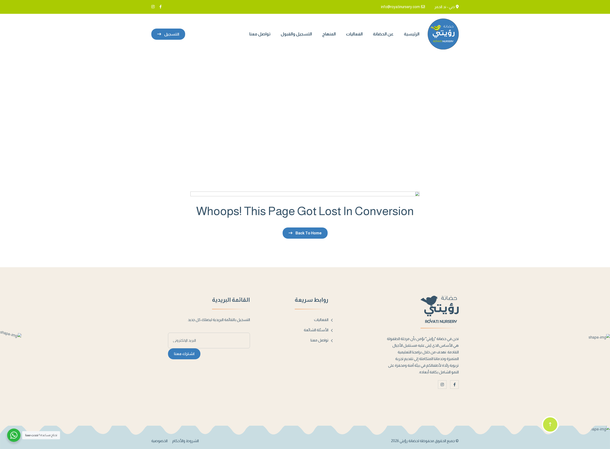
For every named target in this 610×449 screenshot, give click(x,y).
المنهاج (329, 34)
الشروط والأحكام (185, 441)
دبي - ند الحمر (444, 7)
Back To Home (308, 233)
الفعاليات (354, 34)
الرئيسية (411, 34)
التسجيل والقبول (296, 34)
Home (305, 111)
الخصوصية (159, 441)
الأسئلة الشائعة (316, 330)
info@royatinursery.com (400, 7)
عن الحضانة (383, 34)
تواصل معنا (259, 34)
